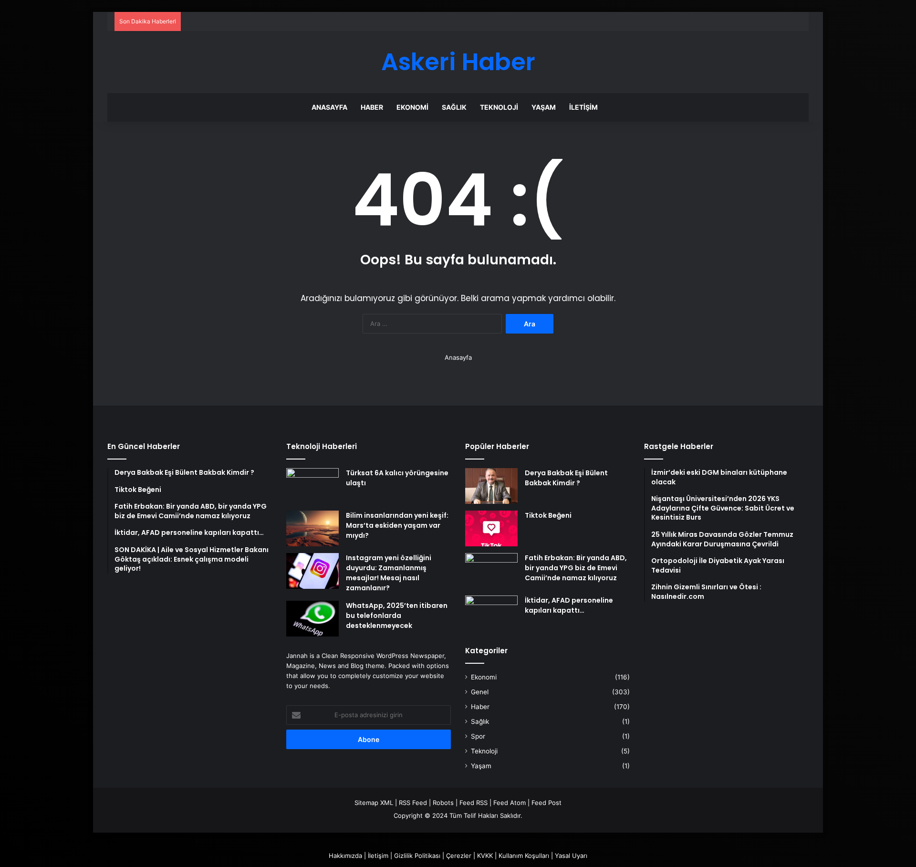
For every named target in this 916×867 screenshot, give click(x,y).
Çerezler (458, 855)
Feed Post (546, 802)
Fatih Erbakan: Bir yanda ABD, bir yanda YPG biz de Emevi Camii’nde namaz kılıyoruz (576, 568)
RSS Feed (413, 802)
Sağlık (454, 107)
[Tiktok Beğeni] (491, 528)
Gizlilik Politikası (417, 855)
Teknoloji (499, 107)
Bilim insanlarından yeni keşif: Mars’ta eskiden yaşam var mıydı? (397, 525)
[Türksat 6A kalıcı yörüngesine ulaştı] (312, 486)
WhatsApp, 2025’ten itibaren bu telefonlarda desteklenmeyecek (397, 615)
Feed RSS (473, 802)
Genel (480, 692)
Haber (372, 107)
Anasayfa (329, 107)
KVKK (485, 855)
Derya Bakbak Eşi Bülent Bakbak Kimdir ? (566, 478)
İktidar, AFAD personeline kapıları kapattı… (569, 605)
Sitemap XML (373, 802)
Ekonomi (412, 107)
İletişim (583, 107)
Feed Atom (509, 802)
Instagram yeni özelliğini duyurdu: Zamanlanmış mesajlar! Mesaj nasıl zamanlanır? (388, 573)
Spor (478, 736)
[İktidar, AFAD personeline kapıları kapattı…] (491, 613)
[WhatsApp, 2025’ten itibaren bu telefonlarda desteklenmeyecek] (312, 619)
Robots (443, 802)
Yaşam (543, 107)
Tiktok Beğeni (548, 515)
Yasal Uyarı (571, 855)
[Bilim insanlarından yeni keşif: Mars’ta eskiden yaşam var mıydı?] (312, 528)
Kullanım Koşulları (524, 855)
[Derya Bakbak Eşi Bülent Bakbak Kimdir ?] (491, 486)
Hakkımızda (345, 855)
